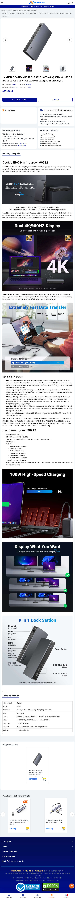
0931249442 (22, 146)
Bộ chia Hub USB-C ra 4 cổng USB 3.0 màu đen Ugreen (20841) (19, 822)
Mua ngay (55, 100)
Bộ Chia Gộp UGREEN (16, 10)
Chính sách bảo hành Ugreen (49, 136)
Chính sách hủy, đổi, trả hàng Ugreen (51, 145)
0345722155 (23, 143)
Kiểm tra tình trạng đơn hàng (49, 143)
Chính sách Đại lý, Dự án (47, 138)
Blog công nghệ (49, 6)
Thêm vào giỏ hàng (19, 100)
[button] (2, 2)
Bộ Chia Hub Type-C (30, 10)
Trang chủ (4, 10)
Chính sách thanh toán (47, 139)
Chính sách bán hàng (36, 6)
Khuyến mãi (24, 6)
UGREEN (14, 87)
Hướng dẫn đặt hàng (47, 134)
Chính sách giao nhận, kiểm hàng (50, 141)
